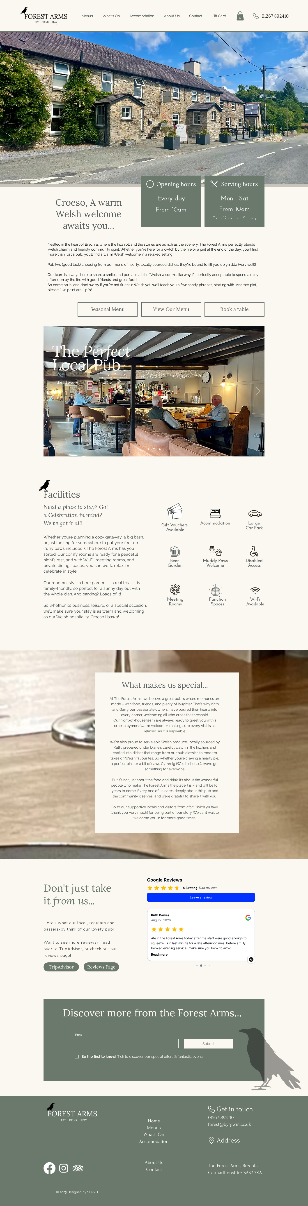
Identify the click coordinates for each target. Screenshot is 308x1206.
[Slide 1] (148, 449)
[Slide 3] (160, 449)
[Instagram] (64, 1168)
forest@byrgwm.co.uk (229, 1124)
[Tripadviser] (78, 1168)
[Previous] (50, 391)
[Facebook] (49, 1168)
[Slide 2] (154, 449)
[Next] (258, 391)
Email (80, 1035)
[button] (240, 16)
